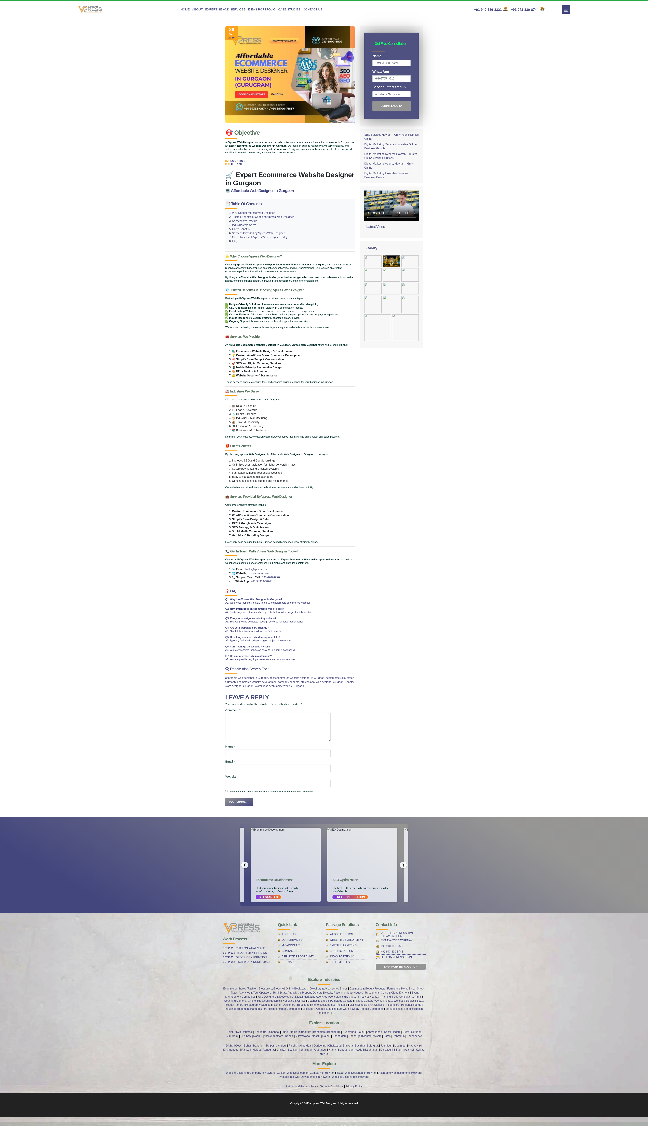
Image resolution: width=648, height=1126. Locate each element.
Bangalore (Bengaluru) (327, 1031)
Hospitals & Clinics (294, 1000)
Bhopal (353, 1036)
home (185, 9)
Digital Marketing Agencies (311, 996)
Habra (332, 1049)
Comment (232, 710)
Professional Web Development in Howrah (304, 1076)
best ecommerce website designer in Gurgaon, (297, 677)
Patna (387, 1036)
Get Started (268, 897)
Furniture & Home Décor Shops (406, 988)
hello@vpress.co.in (256, 569)
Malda (358, 1049)
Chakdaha (334, 1045)
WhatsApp (380, 71)
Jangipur (281, 1045)
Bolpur (270, 1045)
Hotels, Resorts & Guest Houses (343, 992)
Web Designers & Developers (275, 996)
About (197, 9)
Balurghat (373, 1045)
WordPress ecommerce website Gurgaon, (280, 686)
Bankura (348, 1045)
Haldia (257, 1049)
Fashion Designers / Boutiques (290, 1004)
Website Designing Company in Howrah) (250, 1072)
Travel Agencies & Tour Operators (251, 992)
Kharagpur (320, 1049)
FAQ (234, 241)
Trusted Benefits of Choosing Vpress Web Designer (263, 216)
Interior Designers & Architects (329, 1004)
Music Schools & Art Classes (366, 1004)
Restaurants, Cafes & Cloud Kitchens (387, 992)
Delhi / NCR (233, 1031)
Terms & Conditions (331, 1086)
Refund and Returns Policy (302, 1086)
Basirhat (360, 1045)
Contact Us (312, 9)
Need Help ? (397, 1120)
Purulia (293, 1045)
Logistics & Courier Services (319, 1008)
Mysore (377, 1036)
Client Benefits (241, 229)
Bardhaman (371, 1049)
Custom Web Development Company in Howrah (305, 1072)
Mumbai (248, 1031)
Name (230, 746)
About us (289, 934)
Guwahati (365, 1036)
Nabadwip (414, 1045)
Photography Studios (257, 1004)
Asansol (409, 1049)
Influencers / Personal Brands (403, 1004)
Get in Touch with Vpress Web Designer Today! (260, 237)
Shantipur (306, 1049)
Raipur (326, 1036)
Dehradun (399, 1036)
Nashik (316, 1036)
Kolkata (420, 1049)
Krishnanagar (231, 1049)
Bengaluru (261, 1031)
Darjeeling (320, 1045)
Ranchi (289, 1036)
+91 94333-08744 (261, 581)
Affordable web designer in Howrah (400, 1072)
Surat (406, 1031)
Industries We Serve (244, 225)
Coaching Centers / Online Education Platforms (252, 1000)
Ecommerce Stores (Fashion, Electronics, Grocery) (253, 988)
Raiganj (246, 1049)
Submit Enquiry (392, 105)
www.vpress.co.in (259, 573)
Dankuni (293, 1049)
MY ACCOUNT (291, 945)
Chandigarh (339, 1036)
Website (230, 776)
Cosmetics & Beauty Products (367, 988)
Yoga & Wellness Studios (399, 1000)
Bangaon (258, 1045)
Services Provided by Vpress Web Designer (258, 233)
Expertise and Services (225, 9)
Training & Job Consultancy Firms (401, 996)
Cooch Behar (243, 1045)
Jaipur (362, 1031)
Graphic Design (341, 950)
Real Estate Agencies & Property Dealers (297, 992)
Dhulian (281, 1049)
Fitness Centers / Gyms (368, 1000)
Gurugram (305, 1031)
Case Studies (289, 9)
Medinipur (400, 1045)
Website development (346, 939)
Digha (229, 1045)
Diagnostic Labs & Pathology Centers (329, 1000)
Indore (397, 1031)
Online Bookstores (297, 988)
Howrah (324, 1053)
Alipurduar (305, 1045)
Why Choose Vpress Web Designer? (254, 212)
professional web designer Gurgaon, (323, 682)
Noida (294, 1031)
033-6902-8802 (271, 577)
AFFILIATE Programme (298, 956)
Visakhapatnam (273, 1036)
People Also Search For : (248, 669)
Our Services (292, 939)
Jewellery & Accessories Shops (328, 988)
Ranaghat (269, 1049)
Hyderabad (349, 1031)
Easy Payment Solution (400, 966)
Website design (341, 934)
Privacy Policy (353, 1086)
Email (230, 761)
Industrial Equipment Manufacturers (246, 1008)
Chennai (274, 1031)
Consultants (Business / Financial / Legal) (354, 996)
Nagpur (257, 1036)
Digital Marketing (343, 945)
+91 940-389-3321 (488, 9)
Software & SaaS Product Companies (360, 1008)
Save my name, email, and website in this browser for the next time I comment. (272, 791)
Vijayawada (303, 1036)
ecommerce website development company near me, (269, 682)
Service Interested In (389, 87)
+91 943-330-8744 (525, 9)
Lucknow (245, 1036)
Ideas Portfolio (262, 9)
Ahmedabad (374, 1031)
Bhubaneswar (415, 1036)
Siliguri (398, 1049)
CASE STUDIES (340, 962)
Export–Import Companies (284, 1008)
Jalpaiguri (386, 1045)
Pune (284, 1031)
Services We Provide (244, 221)
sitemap (288, 962)
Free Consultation (350, 897)
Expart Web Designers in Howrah (356, 1072)
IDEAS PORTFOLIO (342, 956)
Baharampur (345, 1049)
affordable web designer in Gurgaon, (247, 677)
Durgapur (386, 1049)
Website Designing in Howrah (350, 1076)
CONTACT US (290, 950)
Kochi (388, 1031)
